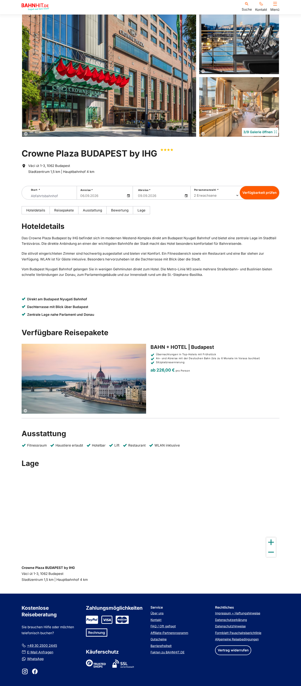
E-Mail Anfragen (40, 652)
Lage (141, 210)
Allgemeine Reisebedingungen (237, 639)
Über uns (157, 613)
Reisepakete (64, 210)
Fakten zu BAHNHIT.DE (167, 652)
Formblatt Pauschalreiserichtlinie (238, 633)
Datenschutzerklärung (231, 620)
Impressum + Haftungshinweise (237, 613)
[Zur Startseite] (35, 7)
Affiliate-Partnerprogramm (169, 633)
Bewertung (119, 210)
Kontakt (156, 620)
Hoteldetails (35, 210)
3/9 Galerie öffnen (258, 132)
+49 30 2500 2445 (42, 645)
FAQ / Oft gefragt (163, 626)
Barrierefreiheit (161, 646)
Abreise (144, 190)
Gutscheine (158, 639)
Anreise (86, 190)
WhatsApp (35, 659)
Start (35, 189)
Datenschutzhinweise (230, 626)
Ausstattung (92, 210)
